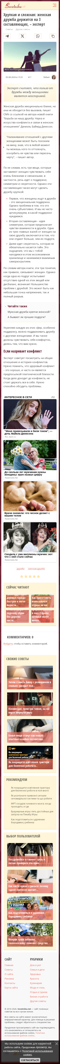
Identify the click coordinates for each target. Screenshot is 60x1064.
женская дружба (36, 568)
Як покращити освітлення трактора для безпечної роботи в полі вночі (30, 789)
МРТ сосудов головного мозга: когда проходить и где (31, 805)
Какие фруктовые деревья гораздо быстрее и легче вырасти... (17, 599)
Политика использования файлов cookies (25, 1034)
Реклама (9, 978)
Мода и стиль (37, 987)
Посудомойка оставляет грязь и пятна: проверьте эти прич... (27, 861)
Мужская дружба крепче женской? (29, 311)
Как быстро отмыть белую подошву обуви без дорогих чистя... (15, 613)
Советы (9, 969)
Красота (34, 978)
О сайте (9, 974)
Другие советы (38, 1001)
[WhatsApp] (37, 36)
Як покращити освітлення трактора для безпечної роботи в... (29, 764)
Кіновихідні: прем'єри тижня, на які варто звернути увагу (29, 710)
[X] (22, 36)
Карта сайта (11, 987)
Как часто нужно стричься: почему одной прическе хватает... (28, 888)
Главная (9, 965)
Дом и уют (35, 965)
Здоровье (35, 974)
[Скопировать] (53, 36)
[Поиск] (43, 5)
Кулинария (36, 983)
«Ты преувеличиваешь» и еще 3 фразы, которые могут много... (43, 613)
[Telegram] (7, 36)
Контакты (10, 983)
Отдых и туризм (38, 992)
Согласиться (30, 1060)
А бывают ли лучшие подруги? (26, 317)
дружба (20, 568)
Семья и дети (37, 969)
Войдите (8, 643)
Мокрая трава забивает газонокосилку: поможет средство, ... (30, 941)
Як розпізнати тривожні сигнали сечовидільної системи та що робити (31, 797)
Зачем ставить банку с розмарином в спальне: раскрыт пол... (30, 684)
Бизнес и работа (39, 996)
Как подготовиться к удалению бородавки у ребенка (28, 821)
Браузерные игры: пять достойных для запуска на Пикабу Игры (32, 813)
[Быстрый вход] (48, 5)
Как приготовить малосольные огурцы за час (41, 601)
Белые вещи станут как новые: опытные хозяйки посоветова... (27, 737)
